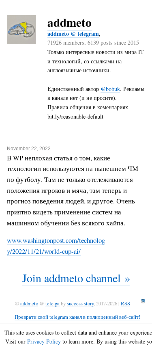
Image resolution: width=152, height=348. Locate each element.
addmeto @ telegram (73, 33)
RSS (125, 303)
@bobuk (110, 89)
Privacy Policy (44, 341)
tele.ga (52, 303)
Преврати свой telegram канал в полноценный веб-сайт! (77, 316)
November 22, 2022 (29, 148)
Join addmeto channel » (76, 277)
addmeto (69, 22)
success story (80, 303)
